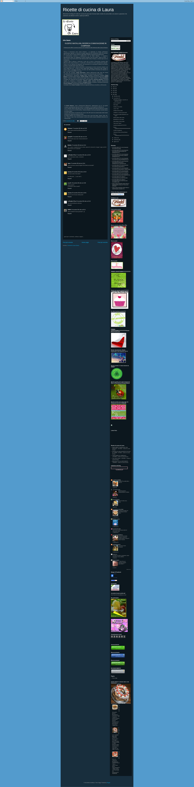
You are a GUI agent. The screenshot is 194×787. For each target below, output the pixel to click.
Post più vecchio (103, 242)
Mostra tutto (129, 569)
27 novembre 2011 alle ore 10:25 (80, 128)
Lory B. (69, 183)
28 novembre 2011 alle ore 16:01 (79, 192)
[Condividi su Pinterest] (86, 121)
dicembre (116, 96)
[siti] (118, 657)
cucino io (115, 554)
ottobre (115, 137)
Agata (69, 163)
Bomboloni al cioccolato (118, 119)
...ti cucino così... (117, 489)
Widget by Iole (119, 469)
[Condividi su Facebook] (85, 121)
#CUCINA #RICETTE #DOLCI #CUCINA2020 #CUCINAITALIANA (120, 177)
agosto (115, 141)
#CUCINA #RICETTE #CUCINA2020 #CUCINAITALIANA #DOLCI (120, 166)
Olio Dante (67, 40)
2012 (114, 92)
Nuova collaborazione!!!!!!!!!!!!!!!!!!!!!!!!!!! (121, 135)
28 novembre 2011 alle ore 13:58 (79, 183)
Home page (85, 242)
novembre (116, 98)
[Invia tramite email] (80, 121)
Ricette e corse (116, 519)
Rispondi (69, 132)
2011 (114, 94)
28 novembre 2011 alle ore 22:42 (83, 201)
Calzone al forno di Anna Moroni (120, 132)
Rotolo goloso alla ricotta (118, 117)
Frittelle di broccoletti (118, 110)
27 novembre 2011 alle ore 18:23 (83, 155)
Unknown (70, 128)
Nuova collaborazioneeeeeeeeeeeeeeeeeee (121, 128)
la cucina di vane (117, 528)
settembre (116, 139)
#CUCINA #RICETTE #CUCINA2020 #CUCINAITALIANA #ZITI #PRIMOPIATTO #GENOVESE (120, 162)
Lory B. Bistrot (116, 499)
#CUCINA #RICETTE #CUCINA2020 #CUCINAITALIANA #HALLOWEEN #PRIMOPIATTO (120, 155)
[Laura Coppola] (112, 576)
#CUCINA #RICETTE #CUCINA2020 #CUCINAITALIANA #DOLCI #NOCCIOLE (121, 169)
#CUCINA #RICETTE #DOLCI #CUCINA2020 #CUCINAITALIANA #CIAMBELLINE (119, 181)
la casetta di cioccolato (118, 509)
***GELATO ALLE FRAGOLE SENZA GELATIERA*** (122, 562)
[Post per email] (78, 120)
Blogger (108, 782)
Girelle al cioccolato (117, 106)
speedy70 (70, 136)
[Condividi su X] (83, 121)
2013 (114, 90)
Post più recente (68, 242)
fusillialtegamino (116, 544)
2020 (114, 88)
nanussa (70, 171)
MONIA (69, 209)
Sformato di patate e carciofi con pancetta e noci (120, 100)
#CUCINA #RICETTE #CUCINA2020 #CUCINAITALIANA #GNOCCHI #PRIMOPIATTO (120, 151)
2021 (114, 86)
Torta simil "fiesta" (117, 123)
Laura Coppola (113, 573)
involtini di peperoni (117, 130)
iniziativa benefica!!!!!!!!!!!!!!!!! (119, 125)
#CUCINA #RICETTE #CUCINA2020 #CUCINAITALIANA (120, 148)
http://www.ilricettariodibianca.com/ (118, 594)
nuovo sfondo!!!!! (117, 103)
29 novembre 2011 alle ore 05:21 (78, 209)
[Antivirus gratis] (114, 580)
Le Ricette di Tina (72, 155)
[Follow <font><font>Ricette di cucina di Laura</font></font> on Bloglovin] (117, 195)
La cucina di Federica (118, 534)
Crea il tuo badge (114, 577)
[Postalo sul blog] (82, 121)
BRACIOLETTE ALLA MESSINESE (120, 461)
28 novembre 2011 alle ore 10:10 (79, 171)
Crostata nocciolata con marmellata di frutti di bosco (123, 512)
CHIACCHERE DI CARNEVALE (119, 455)
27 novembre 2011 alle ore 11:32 (80, 136)
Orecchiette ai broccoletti (118, 121)
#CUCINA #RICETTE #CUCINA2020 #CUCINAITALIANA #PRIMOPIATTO (120, 159)
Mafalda (69, 145)
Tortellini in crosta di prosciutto (120, 112)
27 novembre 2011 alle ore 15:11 (79, 145)
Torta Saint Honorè (116, 458)
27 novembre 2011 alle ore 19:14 (78, 163)
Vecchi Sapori (116, 560)
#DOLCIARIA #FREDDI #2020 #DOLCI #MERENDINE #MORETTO (120, 188)
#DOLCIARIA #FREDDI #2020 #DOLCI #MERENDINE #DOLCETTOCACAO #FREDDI (120, 185)
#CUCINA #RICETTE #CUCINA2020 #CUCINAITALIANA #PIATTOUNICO (120, 171)
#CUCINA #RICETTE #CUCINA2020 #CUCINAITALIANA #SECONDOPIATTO (121, 174)
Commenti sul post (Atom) (73, 245)
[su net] (115, 49)
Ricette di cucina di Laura (88, 9)
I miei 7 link (116, 108)
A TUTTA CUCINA (117, 480)
